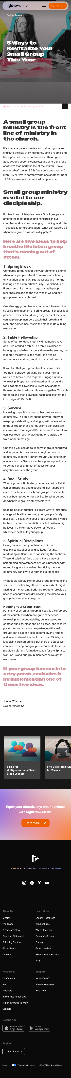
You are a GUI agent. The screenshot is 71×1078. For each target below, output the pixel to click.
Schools (44, 868)
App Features (43, 924)
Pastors (56, 868)
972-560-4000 (43, 978)
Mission (6, 917)
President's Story (11, 930)
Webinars (7, 990)
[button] (14, 1051)
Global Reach (9, 948)
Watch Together (44, 930)
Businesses (30, 868)
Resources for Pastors (47, 954)
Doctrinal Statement (13, 936)
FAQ (38, 960)
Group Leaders (43, 948)
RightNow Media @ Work (15, 1002)
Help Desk (41, 990)
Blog (4, 984)
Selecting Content (11, 942)
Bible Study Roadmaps (14, 996)
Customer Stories (45, 936)
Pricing (39, 942)
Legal (4, 1065)
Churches (15, 868)
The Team (7, 924)
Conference (8, 978)
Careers (6, 954)
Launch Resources (45, 917)
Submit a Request (45, 984)
